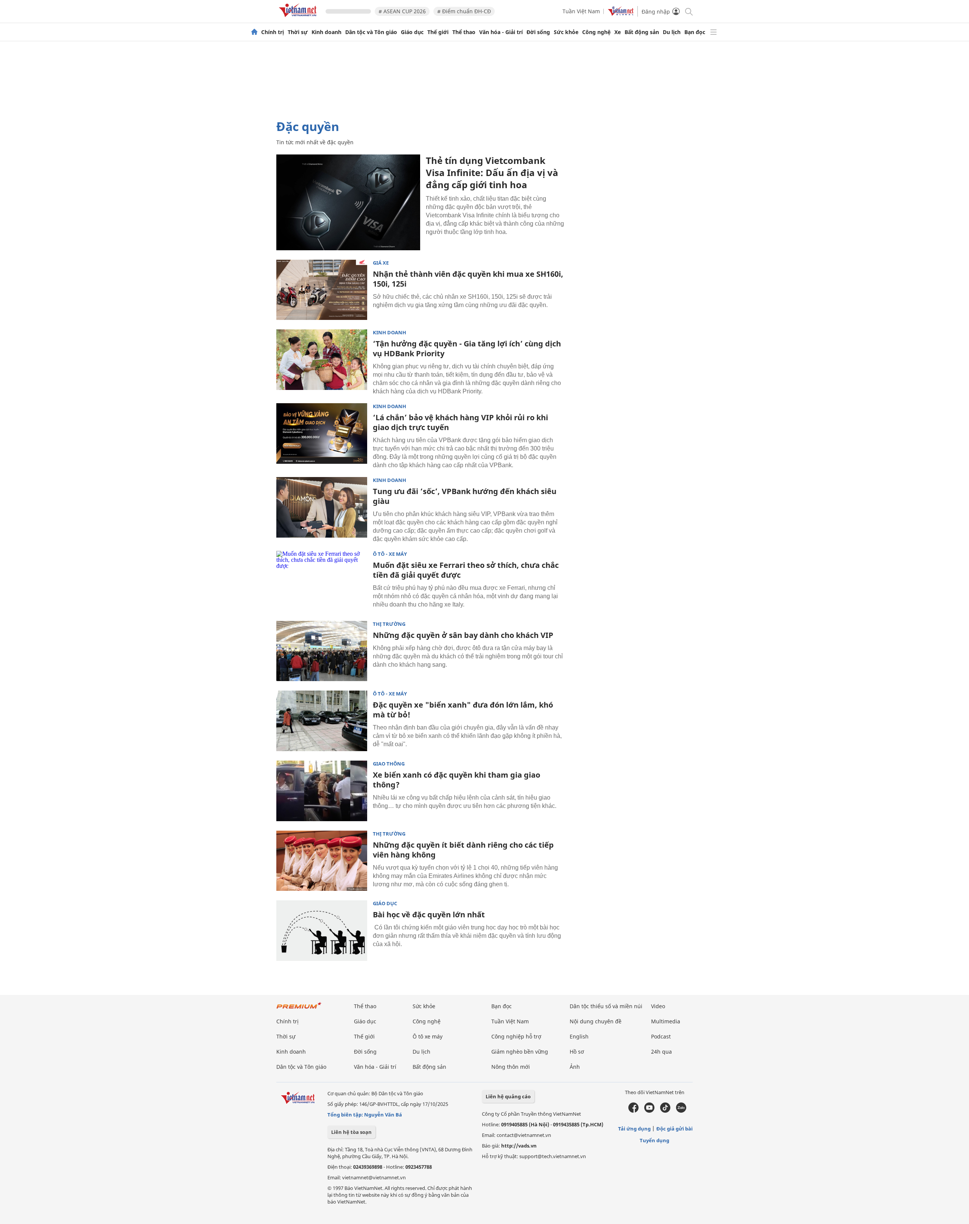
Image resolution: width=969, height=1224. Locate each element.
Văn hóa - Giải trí (501, 32)
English (579, 1036)
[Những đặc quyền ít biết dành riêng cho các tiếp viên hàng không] (321, 861)
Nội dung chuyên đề (596, 1021)
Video (658, 1006)
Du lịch (672, 32)
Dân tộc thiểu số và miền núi (606, 1006)
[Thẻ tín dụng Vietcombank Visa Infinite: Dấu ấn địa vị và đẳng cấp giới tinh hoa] (348, 202)
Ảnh (575, 1066)
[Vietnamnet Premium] (299, 1009)
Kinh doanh (326, 32)
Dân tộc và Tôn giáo (371, 32)
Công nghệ (596, 32)
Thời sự (298, 32)
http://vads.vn (519, 1145)
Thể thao (463, 32)
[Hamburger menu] (713, 32)
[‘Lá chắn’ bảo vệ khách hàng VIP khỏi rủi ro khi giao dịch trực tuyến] (321, 433)
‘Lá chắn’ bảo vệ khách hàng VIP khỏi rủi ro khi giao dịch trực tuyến (460, 422)
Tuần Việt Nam (581, 11)
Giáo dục (412, 32)
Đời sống (538, 32)
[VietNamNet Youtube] (649, 1110)
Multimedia (665, 1021)
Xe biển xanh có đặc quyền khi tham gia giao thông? (456, 780)
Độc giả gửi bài (674, 1128)
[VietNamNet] (254, 32)
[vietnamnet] (299, 18)
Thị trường (389, 624)
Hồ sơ (577, 1051)
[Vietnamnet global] (621, 13)
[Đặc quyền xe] (321, 721)
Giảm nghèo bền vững (519, 1051)
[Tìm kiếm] (688, 11)
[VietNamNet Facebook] (633, 1110)
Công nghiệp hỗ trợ (516, 1036)
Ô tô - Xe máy (390, 554)
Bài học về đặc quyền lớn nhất (429, 914)
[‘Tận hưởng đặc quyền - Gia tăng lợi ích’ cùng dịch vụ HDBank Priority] (321, 359)
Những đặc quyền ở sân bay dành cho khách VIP (463, 635)
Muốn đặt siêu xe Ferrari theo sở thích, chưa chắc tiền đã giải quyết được (466, 570)
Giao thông (389, 763)
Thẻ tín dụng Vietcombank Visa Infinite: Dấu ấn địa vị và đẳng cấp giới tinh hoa (492, 172)
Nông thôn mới (510, 1066)
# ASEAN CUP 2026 (402, 11)
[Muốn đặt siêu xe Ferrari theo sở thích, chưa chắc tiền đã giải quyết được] (321, 581)
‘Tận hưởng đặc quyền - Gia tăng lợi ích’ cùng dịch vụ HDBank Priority (467, 348)
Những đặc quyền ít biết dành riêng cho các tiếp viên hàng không (463, 850)
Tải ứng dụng (634, 1128)
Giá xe (381, 262)
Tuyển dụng (654, 1140)
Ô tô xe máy (427, 1036)
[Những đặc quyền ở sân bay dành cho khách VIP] (321, 651)
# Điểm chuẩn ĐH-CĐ (464, 11)
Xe (617, 32)
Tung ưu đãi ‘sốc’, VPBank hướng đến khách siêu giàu (464, 496)
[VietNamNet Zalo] (681, 1110)
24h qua (661, 1051)
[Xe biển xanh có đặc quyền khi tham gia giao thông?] (321, 791)
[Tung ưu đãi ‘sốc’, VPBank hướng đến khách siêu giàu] (321, 507)
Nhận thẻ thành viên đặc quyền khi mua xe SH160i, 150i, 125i (468, 279)
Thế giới (438, 32)
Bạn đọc (694, 32)
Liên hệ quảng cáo (508, 1096)
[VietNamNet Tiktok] (665, 1110)
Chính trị (272, 32)
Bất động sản (642, 32)
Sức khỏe (566, 32)
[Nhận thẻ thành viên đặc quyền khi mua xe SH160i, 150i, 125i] (321, 290)
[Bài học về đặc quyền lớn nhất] (321, 930)
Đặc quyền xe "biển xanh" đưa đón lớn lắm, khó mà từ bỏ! (463, 710)
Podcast (661, 1036)
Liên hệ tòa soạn (351, 1132)
